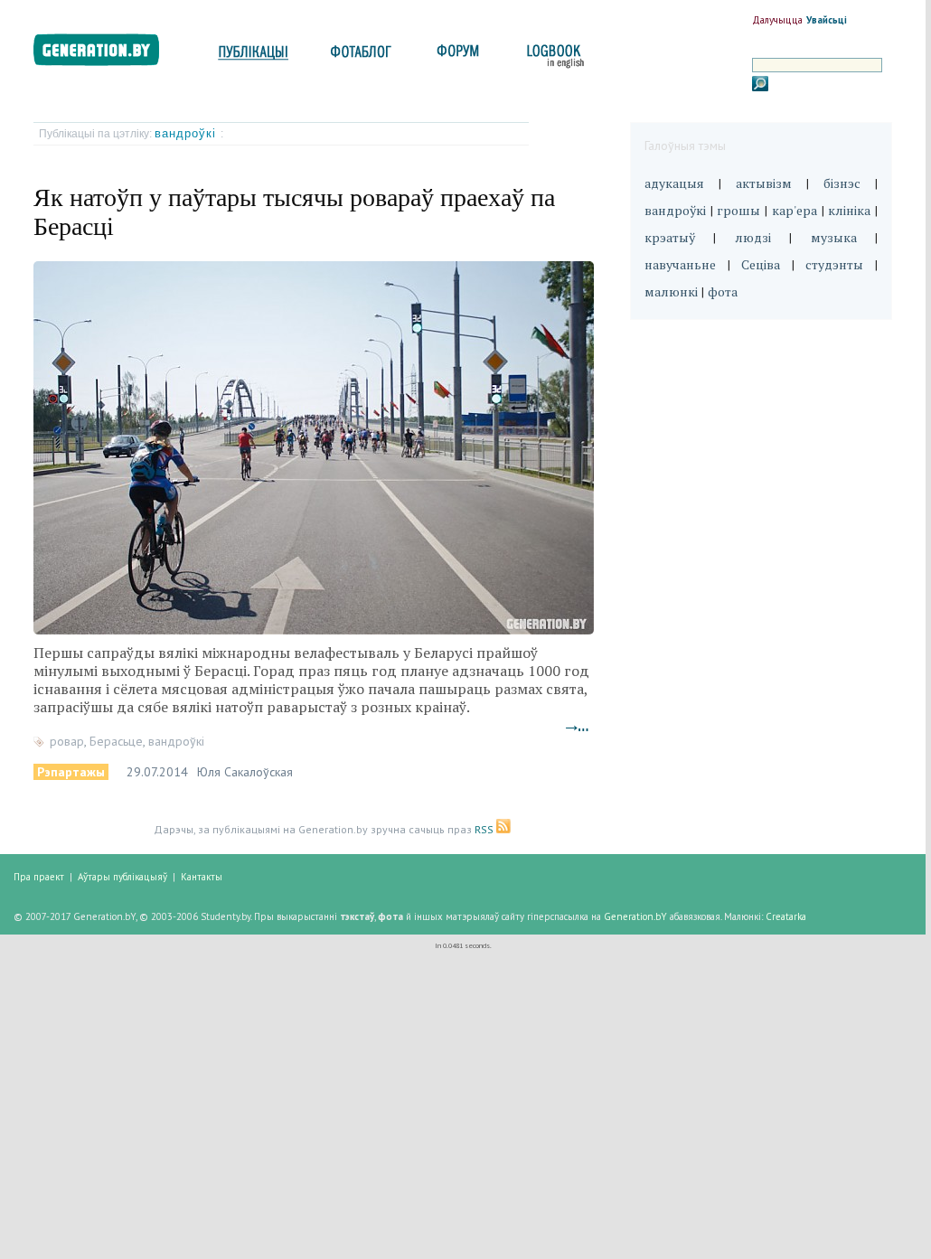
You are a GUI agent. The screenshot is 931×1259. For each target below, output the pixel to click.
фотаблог (362, 56)
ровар (67, 741)
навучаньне (680, 264)
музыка (834, 237)
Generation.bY (635, 916)
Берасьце (116, 741)
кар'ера (794, 210)
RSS (485, 829)
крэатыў (669, 237)
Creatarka (786, 916)
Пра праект (39, 876)
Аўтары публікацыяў (122, 876)
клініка (849, 210)
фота (723, 291)
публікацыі (253, 56)
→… (577, 726)
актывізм (764, 183)
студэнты (834, 264)
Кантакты (201, 876)
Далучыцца (777, 20)
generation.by (106, 53)
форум (456, 56)
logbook (552, 56)
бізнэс (841, 183)
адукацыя (674, 183)
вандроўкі (188, 133)
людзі (753, 237)
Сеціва (760, 264)
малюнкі (671, 291)
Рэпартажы (70, 772)
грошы (738, 210)
